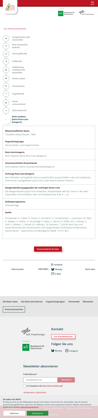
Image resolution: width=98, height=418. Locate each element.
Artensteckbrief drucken (48, 249)
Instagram (73, 351)
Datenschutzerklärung (29, 407)
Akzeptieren (37, 413)
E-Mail (58, 274)
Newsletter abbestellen (36, 392)
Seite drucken (17, 269)
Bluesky (58, 269)
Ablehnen (14, 413)
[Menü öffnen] (92, 3)
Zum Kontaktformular (63, 336)
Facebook (58, 264)
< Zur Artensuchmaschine (14, 28)
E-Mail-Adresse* (30, 374)
